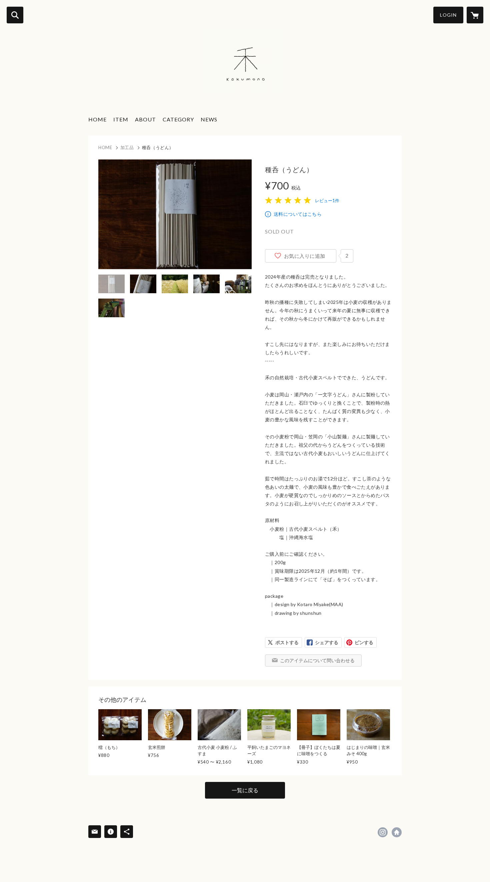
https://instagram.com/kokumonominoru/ (383, 832)
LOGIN (448, 15)
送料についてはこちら (298, 214)
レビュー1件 (327, 200)
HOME (97, 119)
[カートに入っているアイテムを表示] (475, 15)
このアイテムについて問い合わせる (317, 660)
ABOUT (145, 119)
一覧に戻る (245, 790)
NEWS (209, 119)
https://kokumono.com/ (397, 832)
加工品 (127, 147)
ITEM (120, 119)
